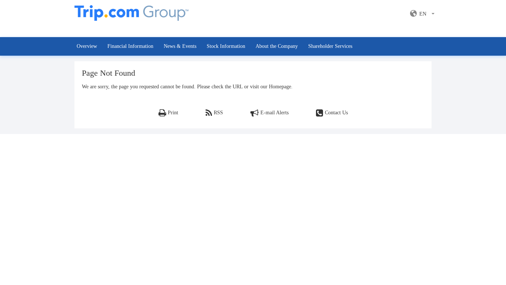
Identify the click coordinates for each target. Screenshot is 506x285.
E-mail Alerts (274, 112)
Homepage (280, 86)
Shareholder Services (330, 46)
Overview (87, 46)
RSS (218, 112)
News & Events (180, 46)
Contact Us (336, 112)
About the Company (277, 46)
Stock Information (226, 46)
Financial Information (130, 46)
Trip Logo (131, 17)
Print (173, 112)
